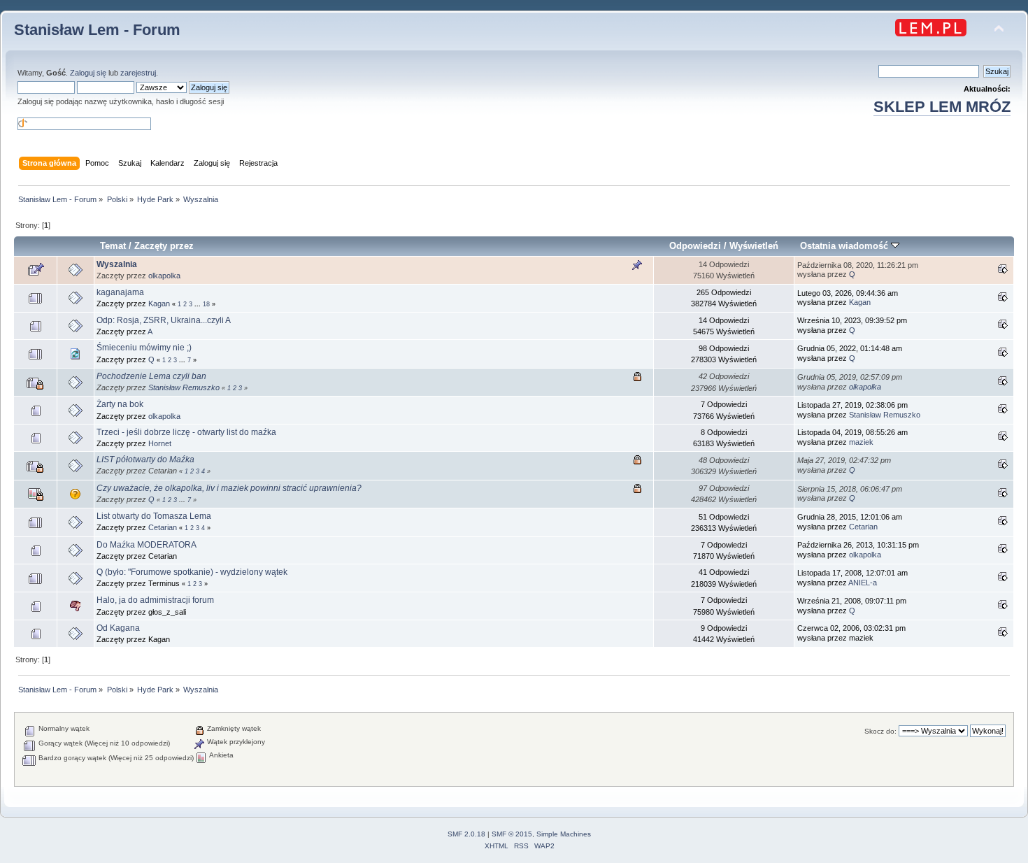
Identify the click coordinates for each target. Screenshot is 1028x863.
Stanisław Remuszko (184, 387)
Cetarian (162, 527)
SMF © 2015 (512, 834)
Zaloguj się (88, 73)
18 (206, 304)
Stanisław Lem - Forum (97, 29)
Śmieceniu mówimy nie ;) (144, 347)
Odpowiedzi (695, 246)
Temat (113, 246)
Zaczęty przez (164, 246)
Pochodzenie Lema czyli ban (151, 376)
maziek (861, 442)
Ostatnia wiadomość (845, 246)
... (198, 304)
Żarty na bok (120, 404)
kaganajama (120, 292)
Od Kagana (118, 628)
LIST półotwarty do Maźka (145, 459)
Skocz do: (880, 731)
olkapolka (164, 275)
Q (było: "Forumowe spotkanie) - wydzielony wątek (192, 572)
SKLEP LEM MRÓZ (942, 106)
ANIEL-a (862, 582)
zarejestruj (138, 73)
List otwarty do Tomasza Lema (154, 516)
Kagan (159, 303)
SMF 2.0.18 (466, 834)
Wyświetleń (753, 246)
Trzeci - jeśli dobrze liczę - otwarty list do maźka (186, 432)
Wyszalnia (117, 264)
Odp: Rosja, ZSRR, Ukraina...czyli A (164, 320)
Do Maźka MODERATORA (147, 545)
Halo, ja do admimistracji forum (155, 600)
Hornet (159, 443)
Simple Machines (563, 834)
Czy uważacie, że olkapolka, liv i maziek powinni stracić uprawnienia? (229, 488)
